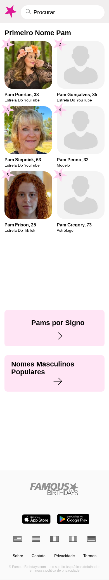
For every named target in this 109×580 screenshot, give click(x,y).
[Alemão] (91, 539)
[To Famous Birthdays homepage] (10, 11)
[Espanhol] (36, 539)
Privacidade (64, 556)
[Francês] (54, 539)
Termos (89, 556)
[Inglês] (17, 539)
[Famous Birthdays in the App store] (36, 519)
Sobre (18, 556)
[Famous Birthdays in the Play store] (73, 519)
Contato (39, 556)
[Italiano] (73, 539)
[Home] (54, 488)
